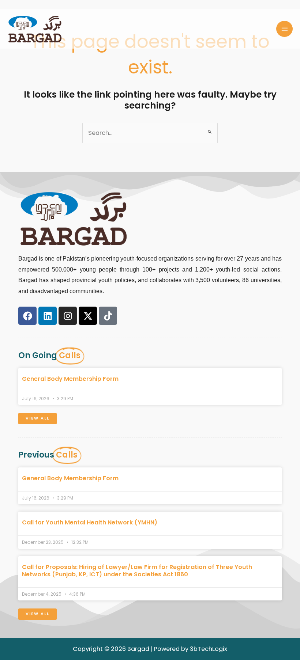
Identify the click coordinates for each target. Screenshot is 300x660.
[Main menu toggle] (284, 29)
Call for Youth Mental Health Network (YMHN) (89, 522)
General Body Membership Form (70, 379)
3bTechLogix (208, 649)
